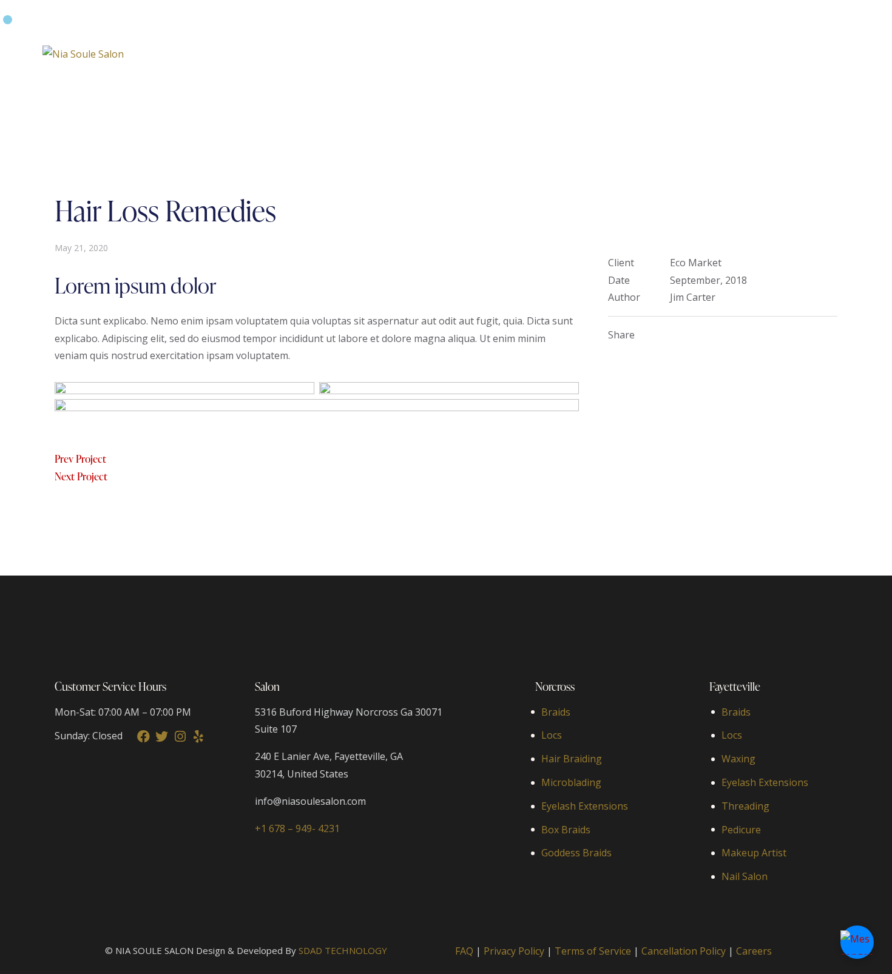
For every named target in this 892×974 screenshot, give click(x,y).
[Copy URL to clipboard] (713, 335)
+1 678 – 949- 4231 (297, 828)
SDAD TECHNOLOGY (343, 950)
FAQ (464, 951)
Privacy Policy (514, 951)
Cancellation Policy (683, 951)
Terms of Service (593, 951)
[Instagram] (180, 736)
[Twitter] (161, 736)
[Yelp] (198, 736)
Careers (754, 951)
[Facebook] (143, 736)
